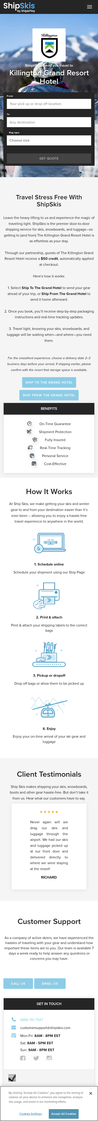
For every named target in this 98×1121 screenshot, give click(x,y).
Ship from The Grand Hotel (49, 395)
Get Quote (48, 158)
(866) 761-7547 (31, 1019)
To (8, 114)
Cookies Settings (30, 1114)
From (10, 96)
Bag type (14, 132)
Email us (50, 983)
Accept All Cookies (63, 1114)
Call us (18, 983)
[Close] (91, 1093)
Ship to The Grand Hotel (49, 382)
